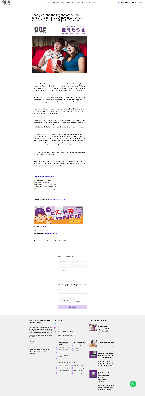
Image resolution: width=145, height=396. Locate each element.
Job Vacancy (32, 341)
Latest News (55, 2)
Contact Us (58, 320)
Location (62, 2)
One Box (68, 2)
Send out (72, 307)
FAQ (83, 2)
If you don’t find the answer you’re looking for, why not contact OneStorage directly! (72, 285)
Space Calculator (75, 2)
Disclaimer (32, 344)
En (133, 2)
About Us (48, 2)
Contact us (88, 2)
